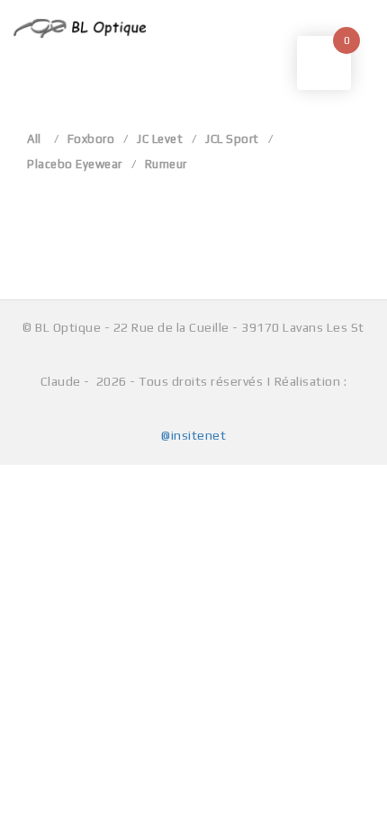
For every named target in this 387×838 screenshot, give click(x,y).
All (34, 139)
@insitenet (193, 435)
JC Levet (160, 139)
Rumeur (166, 164)
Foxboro (91, 139)
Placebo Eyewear (74, 164)
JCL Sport (232, 139)
